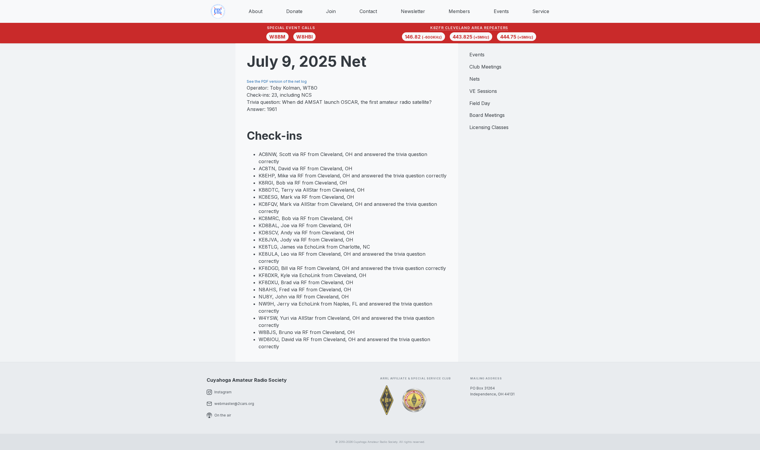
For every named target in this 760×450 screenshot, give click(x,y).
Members (459, 11)
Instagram (223, 392)
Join (331, 11)
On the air (222, 415)
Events (501, 11)
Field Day (479, 103)
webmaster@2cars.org (234, 403)
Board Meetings (487, 115)
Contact (368, 11)
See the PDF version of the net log (277, 81)
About (255, 11)
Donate (294, 11)
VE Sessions (483, 91)
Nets (474, 79)
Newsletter (413, 11)
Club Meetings (485, 67)
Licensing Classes (489, 127)
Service (540, 11)
